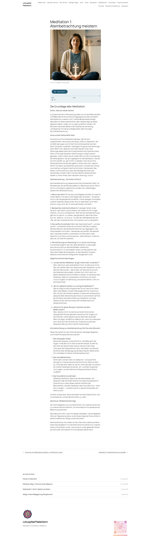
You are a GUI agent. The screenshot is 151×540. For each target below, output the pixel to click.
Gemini (67, 82)
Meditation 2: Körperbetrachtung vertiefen (112, 452)
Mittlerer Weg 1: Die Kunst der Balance (37, 484)
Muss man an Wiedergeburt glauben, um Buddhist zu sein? (44, 452)
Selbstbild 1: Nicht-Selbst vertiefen (36, 489)
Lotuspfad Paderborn (27, 4)
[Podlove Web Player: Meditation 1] (75, 96)
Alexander (58, 82)
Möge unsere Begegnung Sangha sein (38, 494)
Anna (64, 82)
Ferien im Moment (30, 479)
